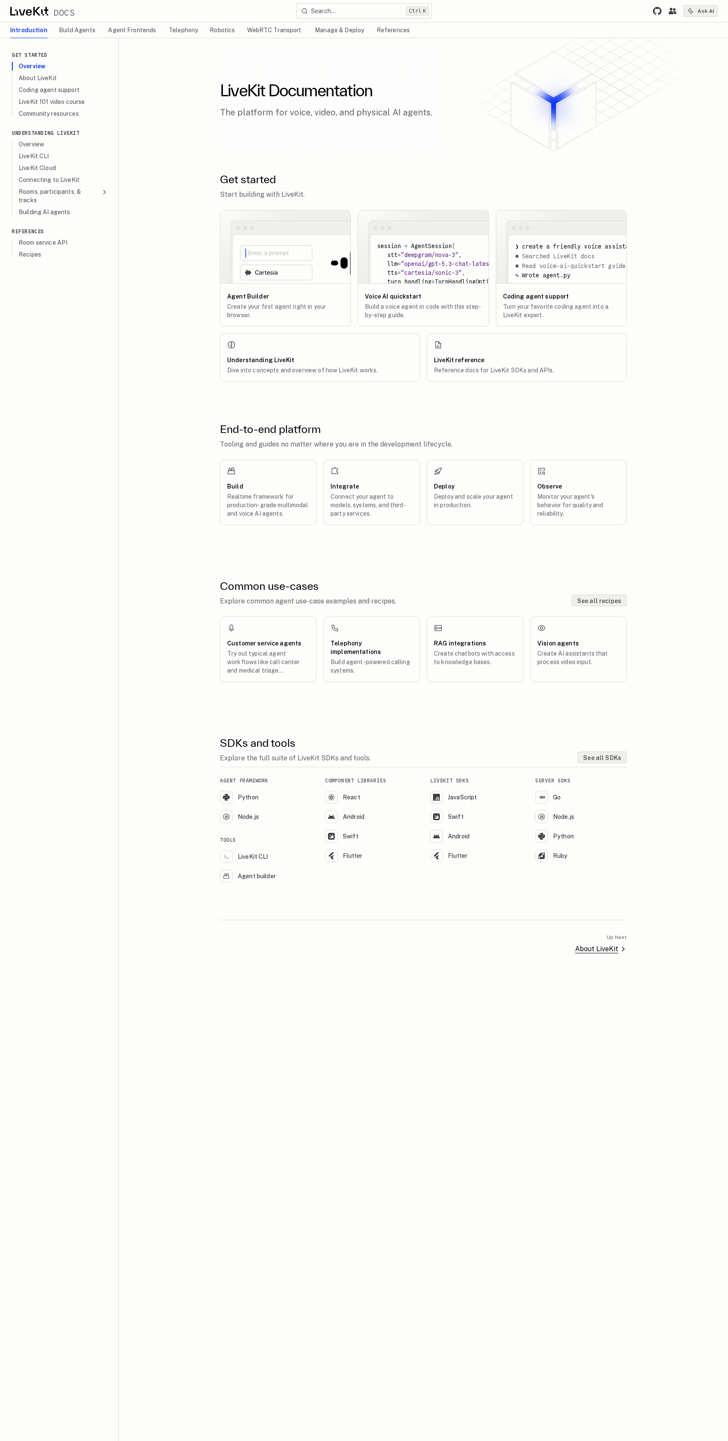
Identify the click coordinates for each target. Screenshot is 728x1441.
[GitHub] (657, 11)
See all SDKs (602, 757)
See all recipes (599, 601)
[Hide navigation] (111, 46)
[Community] (672, 11)
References (28, 231)
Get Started (29, 55)
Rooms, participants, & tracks (50, 196)
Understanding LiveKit (46, 133)
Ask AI (705, 11)
